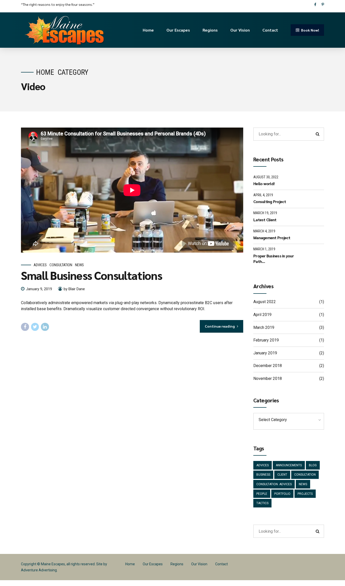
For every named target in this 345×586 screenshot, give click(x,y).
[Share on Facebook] (25, 327)
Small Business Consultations (91, 275)
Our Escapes (178, 30)
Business (263, 474)
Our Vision (240, 30)
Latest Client (264, 219)
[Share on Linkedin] (45, 327)
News (79, 265)
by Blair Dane (74, 289)
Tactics (262, 503)
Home (148, 30)
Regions (210, 30)
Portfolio (282, 494)
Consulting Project (269, 201)
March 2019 (263, 327)
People (261, 494)
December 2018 (267, 365)
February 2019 (266, 340)
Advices (40, 265)
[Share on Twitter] (35, 327)
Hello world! (264, 183)
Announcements (289, 465)
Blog (313, 465)
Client (282, 474)
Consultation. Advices (274, 484)
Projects (305, 494)
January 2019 (265, 353)
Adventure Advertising (39, 570)
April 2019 (262, 314)
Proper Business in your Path (273, 258)
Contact (270, 30)
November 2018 (267, 378)
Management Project (271, 237)
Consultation (61, 265)
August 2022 (264, 301)
